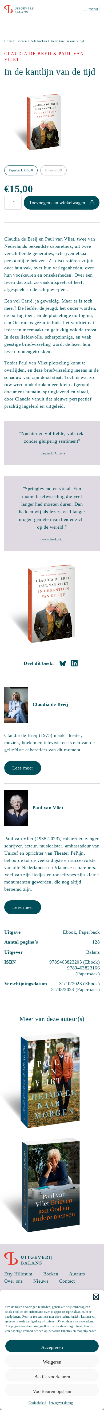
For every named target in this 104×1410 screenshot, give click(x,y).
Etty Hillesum (18, 1274)
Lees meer (22, 768)
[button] (96, 1296)
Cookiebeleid (37, 1403)
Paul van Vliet (48, 807)
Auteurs (77, 1274)
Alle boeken (39, 41)
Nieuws (41, 1281)
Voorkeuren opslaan (52, 1391)
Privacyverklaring (61, 1403)
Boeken (22, 41)
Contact (67, 1281)
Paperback (21, 170)
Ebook (53, 170)
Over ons (13, 1281)
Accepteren (52, 1347)
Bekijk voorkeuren (52, 1376)
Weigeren (52, 1362)
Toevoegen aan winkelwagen (57, 202)
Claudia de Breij (50, 704)
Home (8, 41)
